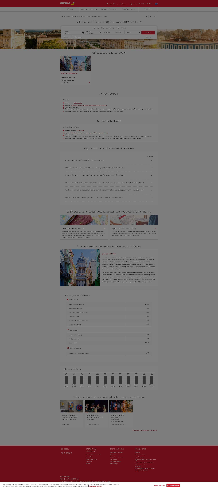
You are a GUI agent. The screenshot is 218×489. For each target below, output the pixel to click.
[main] (109, 485)
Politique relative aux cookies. (95, 486)
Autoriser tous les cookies (173, 485)
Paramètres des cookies (159, 485)
